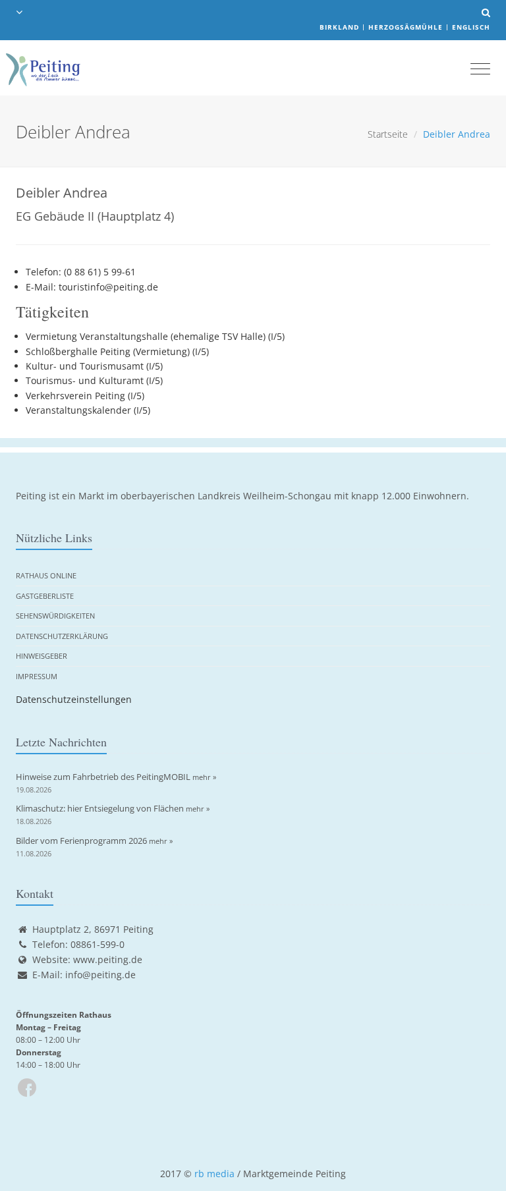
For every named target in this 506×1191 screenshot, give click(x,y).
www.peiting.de (107, 959)
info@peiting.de (100, 974)
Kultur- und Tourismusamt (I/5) (94, 366)
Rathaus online (46, 575)
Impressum (36, 676)
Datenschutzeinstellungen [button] (74, 699)
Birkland (339, 27)
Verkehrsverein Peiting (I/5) (85, 395)
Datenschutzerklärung (62, 636)
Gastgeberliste (45, 596)
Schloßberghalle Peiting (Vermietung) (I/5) (117, 351)
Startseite (388, 134)
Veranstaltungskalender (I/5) (88, 410)
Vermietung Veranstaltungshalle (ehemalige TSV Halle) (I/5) (155, 336)
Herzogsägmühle (405, 27)
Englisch (471, 27)
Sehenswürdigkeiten (55, 616)
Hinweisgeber (41, 656)
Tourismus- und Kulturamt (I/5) (94, 380)
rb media (214, 1173)
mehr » (204, 777)
